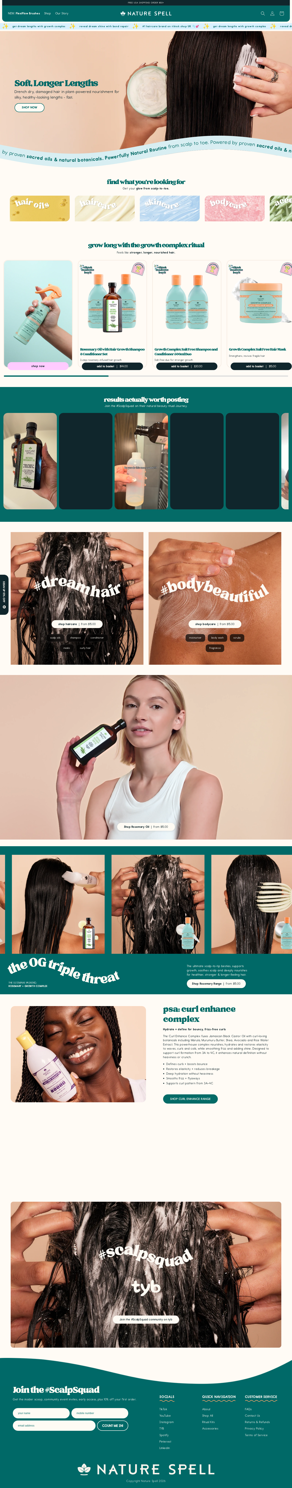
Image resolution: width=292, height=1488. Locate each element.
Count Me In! (112, 1426)
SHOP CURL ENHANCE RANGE (190, 1099)
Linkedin (164, 1448)
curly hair (85, 648)
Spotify (164, 1435)
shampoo (75, 637)
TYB (161, 1428)
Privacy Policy (254, 1428)
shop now (29, 107)
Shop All (207, 1416)
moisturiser (195, 637)
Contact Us (252, 1416)
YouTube (165, 1416)
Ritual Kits (208, 1422)
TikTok (163, 1409)
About (206, 1409)
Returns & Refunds (257, 1422)
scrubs (237, 637)
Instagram (166, 1422)
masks (66, 648)
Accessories (210, 1428)
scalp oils (55, 637)
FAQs (248, 1409)
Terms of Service (256, 1435)
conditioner (97, 637)
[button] (47, 13)
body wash (217, 637)
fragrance (215, 648)
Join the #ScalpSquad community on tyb (146, 1319)
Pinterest (165, 1441)
